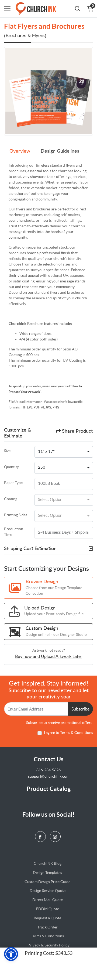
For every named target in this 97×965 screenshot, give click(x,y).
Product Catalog (49, 788)
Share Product (77, 431)
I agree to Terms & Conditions (68, 732)
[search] (77, 8)
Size (7, 451)
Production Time (13, 532)
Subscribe (80, 708)
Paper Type (13, 482)
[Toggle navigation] (7, 8)
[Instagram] (56, 835)
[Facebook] (41, 835)
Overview (19, 151)
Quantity (11, 467)
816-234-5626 (48, 770)
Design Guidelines (60, 151)
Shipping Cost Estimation (30, 548)
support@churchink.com (48, 776)
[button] (11, 954)
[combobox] (63, 452)
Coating (10, 499)
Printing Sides (15, 515)
